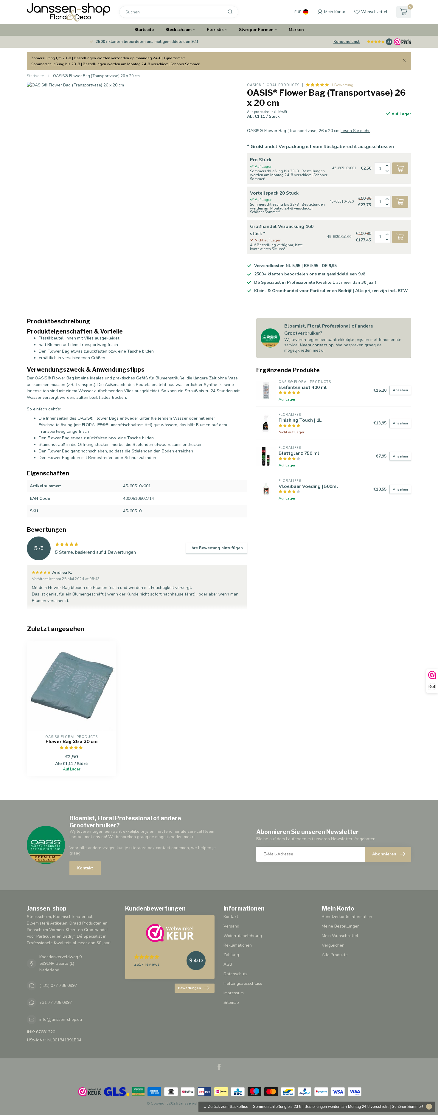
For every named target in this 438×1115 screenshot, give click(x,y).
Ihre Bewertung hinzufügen (216, 548)
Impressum (233, 993)
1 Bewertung (342, 84)
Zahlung (231, 955)
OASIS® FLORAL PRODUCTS (273, 85)
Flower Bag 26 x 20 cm (71, 741)
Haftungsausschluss (242, 983)
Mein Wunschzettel (340, 936)
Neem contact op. (317, 345)
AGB (227, 964)
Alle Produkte (335, 955)
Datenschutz (235, 974)
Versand (231, 926)
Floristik (215, 29)
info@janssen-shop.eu (60, 1019)
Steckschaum (178, 29)
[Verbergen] (429, 1107)
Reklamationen (237, 945)
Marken (296, 29)
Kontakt (85, 868)
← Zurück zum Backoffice (225, 1107)
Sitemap (231, 1002)
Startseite (144, 29)
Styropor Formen (256, 29)
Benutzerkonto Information (347, 916)
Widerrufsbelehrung (242, 936)
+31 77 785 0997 (55, 1002)
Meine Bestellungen (341, 926)
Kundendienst (346, 41)
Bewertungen (189, 988)
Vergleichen (333, 945)
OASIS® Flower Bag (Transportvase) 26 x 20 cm (96, 76)
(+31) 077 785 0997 (58, 985)
